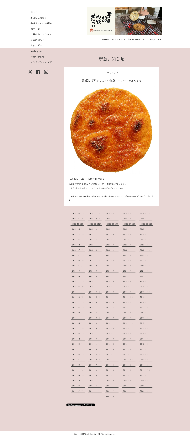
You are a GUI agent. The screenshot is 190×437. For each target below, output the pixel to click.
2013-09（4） (112, 349)
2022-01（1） (112, 266)
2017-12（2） (112, 307)
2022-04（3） (146, 260)
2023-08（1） (146, 245)
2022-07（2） (95, 260)
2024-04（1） (112, 240)
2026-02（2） (95, 219)
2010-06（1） (95, 386)
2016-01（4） (129, 323)
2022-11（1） (112, 255)
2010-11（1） (95, 380)
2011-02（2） (146, 375)
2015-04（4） (95, 333)
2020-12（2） (78, 281)
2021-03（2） (112, 276)
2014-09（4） (112, 339)
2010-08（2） (146, 380)
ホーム (34, 12)
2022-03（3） (78, 266)
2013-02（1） (146, 354)
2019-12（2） (146, 286)
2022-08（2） (78, 260)
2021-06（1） (146, 271)
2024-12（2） (78, 234)
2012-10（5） (129, 360)
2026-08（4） (78, 213)
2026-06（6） (112, 213)
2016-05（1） (78, 323)
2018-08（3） (95, 302)
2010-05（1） (112, 386)
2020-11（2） (95, 281)
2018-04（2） (129, 302)
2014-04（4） (95, 344)
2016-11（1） (78, 318)
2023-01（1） (78, 255)
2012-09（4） (146, 360)
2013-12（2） (146, 344)
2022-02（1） (95, 266)
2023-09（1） (129, 245)
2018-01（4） (95, 307)
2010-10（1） (112, 380)
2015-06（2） (146, 328)
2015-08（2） (112, 328)
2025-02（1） (129, 229)
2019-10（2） (95, 292)
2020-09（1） (129, 281)
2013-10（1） (95, 349)
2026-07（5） (95, 213)
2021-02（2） (129, 276)
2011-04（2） (112, 375)
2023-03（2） (129, 250)
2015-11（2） (78, 328)
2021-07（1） (129, 271)
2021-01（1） (146, 276)
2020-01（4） (129, 286)
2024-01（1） (146, 240)
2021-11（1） (146, 266)
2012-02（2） (129, 365)
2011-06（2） (78, 375)
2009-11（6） (129, 391)
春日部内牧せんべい (88, 434)
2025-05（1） (78, 229)
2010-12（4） (78, 380)
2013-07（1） (146, 349)
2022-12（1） (95, 255)
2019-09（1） (112, 292)
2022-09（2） (146, 255)
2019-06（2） (78, 297)
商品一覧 (35, 28)
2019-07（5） (146, 292)
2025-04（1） (95, 229)
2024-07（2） (146, 234)
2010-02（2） (78, 391)
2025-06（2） (147, 224)
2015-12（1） (146, 323)
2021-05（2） (78, 276)
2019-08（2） (129, 292)
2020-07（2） (146, 281)
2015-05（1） (78, 333)
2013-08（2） (129, 349)
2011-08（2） (129, 370)
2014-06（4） (146, 339)
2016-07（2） (129, 318)
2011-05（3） (95, 375)
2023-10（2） (112, 245)
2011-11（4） (78, 370)
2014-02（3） (112, 344)
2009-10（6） (146, 391)
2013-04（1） (112, 354)
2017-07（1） (95, 313)
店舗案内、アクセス (41, 34)
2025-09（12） (95, 224)
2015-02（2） (129, 333)
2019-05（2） (95, 297)
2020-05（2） (78, 286)
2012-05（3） (112, 365)
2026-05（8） (129, 213)
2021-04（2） (95, 276)
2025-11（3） (146, 219)
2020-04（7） (95, 286)
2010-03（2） (146, 386)
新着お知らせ (37, 39)
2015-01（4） (146, 333)
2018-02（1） (78, 307)
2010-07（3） (78, 386)
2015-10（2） (95, 328)
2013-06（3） (78, 354)
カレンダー (36, 45)
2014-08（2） (129, 339)
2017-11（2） (129, 307)
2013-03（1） (129, 354)
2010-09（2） (129, 380)
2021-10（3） (78, 271)
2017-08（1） (78, 313)
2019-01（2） (146, 297)
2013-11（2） (78, 349)
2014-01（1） (129, 344)
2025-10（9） (78, 224)
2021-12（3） (129, 266)
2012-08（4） (78, 365)
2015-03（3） (112, 333)
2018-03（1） (146, 302)
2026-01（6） (112, 219)
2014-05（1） (78, 344)
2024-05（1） (95, 240)
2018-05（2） (112, 302)
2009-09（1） (112, 396)
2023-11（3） (95, 245)
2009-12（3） (112, 391)
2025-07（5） (130, 224)
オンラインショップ (41, 62)
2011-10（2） (95, 370)
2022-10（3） (129, 255)
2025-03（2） (112, 229)
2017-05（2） (112, 313)
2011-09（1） (112, 370)
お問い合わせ (37, 56)
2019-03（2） (112, 297)
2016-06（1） (146, 318)
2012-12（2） (95, 360)
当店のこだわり (38, 17)
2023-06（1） (95, 250)
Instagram (36, 51)
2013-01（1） (78, 360)
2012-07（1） (95, 365)
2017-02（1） (129, 313)
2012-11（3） (112, 360)
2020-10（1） (112, 281)
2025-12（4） (129, 219)
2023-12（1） (78, 245)
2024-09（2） (112, 234)
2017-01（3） (146, 313)
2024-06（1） (78, 240)
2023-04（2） (112, 250)
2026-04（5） (146, 213)
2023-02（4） (146, 250)
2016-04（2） (95, 323)
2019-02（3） (129, 297)
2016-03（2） (112, 323)
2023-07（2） (78, 250)
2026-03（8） (78, 219)
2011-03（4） (129, 375)
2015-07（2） (129, 328)
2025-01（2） (146, 229)
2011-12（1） (146, 365)
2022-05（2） (129, 260)
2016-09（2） (95, 318)
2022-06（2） (112, 260)
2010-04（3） (129, 386)
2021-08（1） (112, 271)
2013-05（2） (95, 354)
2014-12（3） (78, 339)
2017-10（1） (146, 307)
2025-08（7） (113, 224)
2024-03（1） (129, 240)
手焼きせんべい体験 (41, 23)
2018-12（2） (78, 302)
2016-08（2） (112, 318)
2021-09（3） (95, 271)
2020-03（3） (112, 286)
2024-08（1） (129, 234)
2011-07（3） (146, 370)
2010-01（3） (95, 391)
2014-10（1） (95, 339)
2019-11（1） (78, 292)
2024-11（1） (95, 234)
